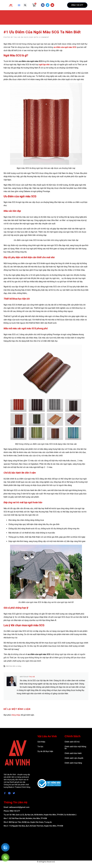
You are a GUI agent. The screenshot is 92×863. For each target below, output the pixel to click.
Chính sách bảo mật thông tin (75, 747)
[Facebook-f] (5, 793)
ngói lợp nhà (44, 64)
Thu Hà (17, 37)
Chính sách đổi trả (72, 742)
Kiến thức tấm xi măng (13, 666)
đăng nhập (15, 715)
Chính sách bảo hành (73, 753)
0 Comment (44, 37)
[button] (19, 5)
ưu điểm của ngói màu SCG (65, 47)
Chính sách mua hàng (73, 763)
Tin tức (40, 746)
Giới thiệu (41, 742)
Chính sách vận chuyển (74, 758)
